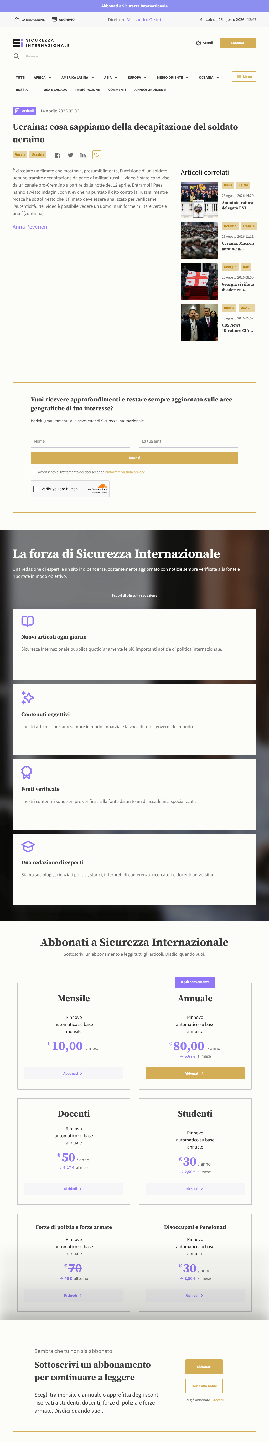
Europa (134, 77)
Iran (246, 266)
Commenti (117, 89)
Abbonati (238, 43)
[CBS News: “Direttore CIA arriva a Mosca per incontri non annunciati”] (199, 322)
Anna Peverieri (30, 227)
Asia (108, 77)
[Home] (69, 43)
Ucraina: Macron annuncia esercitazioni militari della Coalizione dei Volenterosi (238, 246)
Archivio (67, 19)
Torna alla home (204, 1386)
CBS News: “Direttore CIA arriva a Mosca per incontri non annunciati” (238, 328)
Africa (39, 77)
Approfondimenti (150, 89)
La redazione (33, 19)
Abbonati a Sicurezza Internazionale (134, 6)
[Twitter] (70, 154)
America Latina (74, 77)
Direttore (134, 20)
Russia (22, 89)
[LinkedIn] (83, 154)
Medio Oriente (170, 77)
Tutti (20, 77)
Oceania (206, 77)
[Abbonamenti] (96, 154)
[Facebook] (58, 154)
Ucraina (38, 154)
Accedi (208, 42)
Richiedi (70, 1188)
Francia (249, 226)
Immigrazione (87, 89)
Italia (228, 185)
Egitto (243, 185)
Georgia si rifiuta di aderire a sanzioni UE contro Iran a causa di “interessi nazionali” (238, 287)
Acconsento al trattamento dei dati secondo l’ (91, 472)
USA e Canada (55, 89)
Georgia (230, 266)
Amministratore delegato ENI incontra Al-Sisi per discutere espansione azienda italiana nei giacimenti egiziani (237, 205)
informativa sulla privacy (126, 472)
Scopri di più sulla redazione (134, 595)
